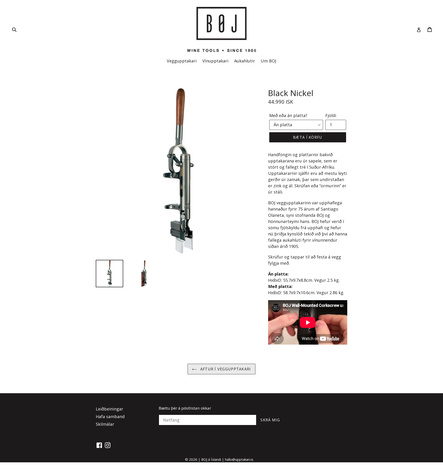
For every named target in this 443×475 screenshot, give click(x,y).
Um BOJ (268, 61)
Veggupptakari (182, 61)
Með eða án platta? (288, 115)
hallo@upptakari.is (239, 459)
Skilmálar (105, 424)
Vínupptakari (215, 61)
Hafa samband (110, 416)
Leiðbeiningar (109, 409)
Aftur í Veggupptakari (225, 369)
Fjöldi (330, 115)
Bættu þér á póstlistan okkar (185, 408)
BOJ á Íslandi (211, 459)
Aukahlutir (244, 61)
